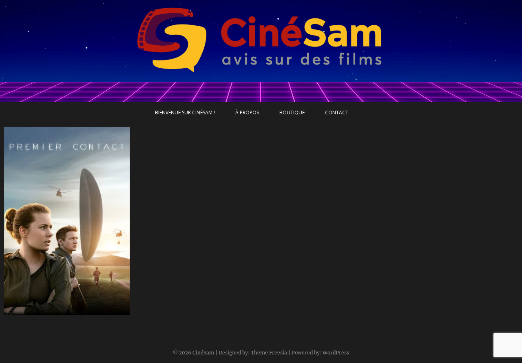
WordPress (336, 353)
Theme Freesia (269, 353)
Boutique (292, 112)
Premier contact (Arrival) (48, 311)
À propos (247, 112)
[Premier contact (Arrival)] (67, 221)
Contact (336, 112)
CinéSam (203, 353)
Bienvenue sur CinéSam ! (185, 112)
